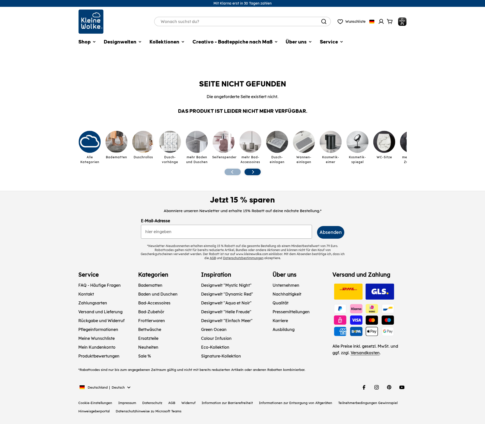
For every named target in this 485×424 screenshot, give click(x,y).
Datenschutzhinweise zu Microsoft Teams (148, 411)
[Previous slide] (233, 172)
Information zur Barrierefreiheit (227, 403)
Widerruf (188, 403)
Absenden (331, 232)
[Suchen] (324, 21)
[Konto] (381, 21)
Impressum (127, 403)
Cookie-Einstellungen (95, 403)
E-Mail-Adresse (155, 220)
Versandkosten (365, 352)
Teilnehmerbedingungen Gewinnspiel (368, 403)
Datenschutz (152, 403)
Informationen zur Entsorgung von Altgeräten (295, 403)
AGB (171, 403)
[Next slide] (253, 172)
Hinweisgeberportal (94, 411)
